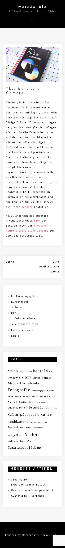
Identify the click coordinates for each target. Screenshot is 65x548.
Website (27, 206)
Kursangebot (19, 301)
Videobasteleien (26, 324)
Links (10, 261)
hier (37, 220)
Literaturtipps (22, 330)
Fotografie (19, 390)
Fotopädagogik (38, 391)
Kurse (19, 307)
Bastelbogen (26, 371)
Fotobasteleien (26, 318)
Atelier (13, 370)
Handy (12, 401)
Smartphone (15, 427)
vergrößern (15, 435)
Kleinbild (35, 407)
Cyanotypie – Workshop (27, 495)
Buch (51, 371)
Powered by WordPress (20, 534)
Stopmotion (38, 428)
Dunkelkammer (42, 377)
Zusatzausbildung (24, 447)
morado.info (32, 7)
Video (32, 434)
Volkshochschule (19, 441)
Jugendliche (16, 407)
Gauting (26, 396)
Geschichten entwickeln (43, 396)
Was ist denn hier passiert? (32, 490)
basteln (40, 371)
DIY (13, 312)
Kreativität (51, 408)
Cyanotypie (15, 377)
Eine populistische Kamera (49, 266)
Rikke (56, 534)
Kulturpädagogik (23, 296)
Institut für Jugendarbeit (32, 402)
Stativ (28, 428)
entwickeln (31, 383)
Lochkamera (18, 422)
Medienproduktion (38, 422)
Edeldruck (15, 383)
